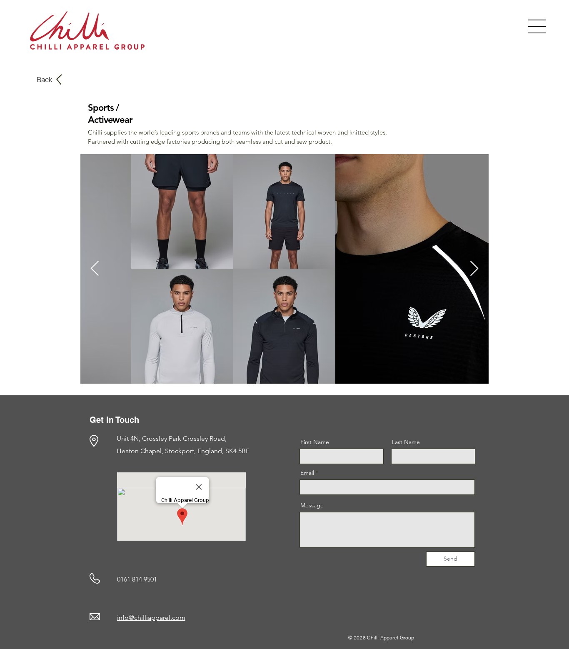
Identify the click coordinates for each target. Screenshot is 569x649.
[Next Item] (474, 269)
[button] (537, 26)
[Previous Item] (95, 269)
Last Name (406, 442)
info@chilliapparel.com (151, 618)
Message (312, 505)
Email (307, 473)
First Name (314, 442)
